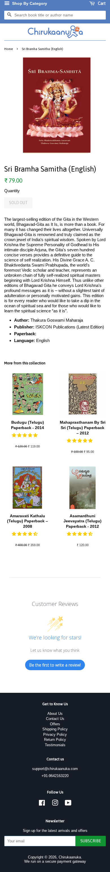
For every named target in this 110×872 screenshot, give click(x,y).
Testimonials (55, 745)
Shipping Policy (55, 729)
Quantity (12, 190)
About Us (55, 713)
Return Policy (55, 739)
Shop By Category (29, 3)
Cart (101, 3)
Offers (55, 724)
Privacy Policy (55, 734)
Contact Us (55, 719)
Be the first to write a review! (55, 665)
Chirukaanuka (70, 857)
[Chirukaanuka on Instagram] (55, 804)
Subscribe (90, 841)
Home (8, 49)
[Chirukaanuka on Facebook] (42, 804)
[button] (25, 435)
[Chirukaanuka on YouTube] (68, 804)
